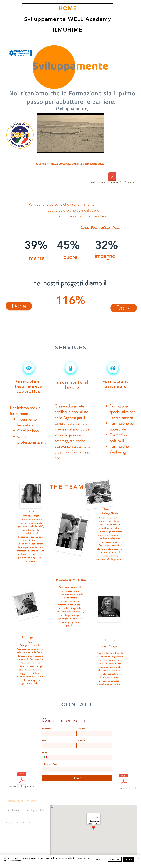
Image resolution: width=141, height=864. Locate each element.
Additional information (51, 764)
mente (89, 204)
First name (47, 728)
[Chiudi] (137, 859)
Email (45, 740)
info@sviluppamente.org (18, 822)
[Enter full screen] (100, 150)
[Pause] (41, 150)
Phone (44, 752)
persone (55, 204)
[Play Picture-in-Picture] (95, 150)
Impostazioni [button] (99, 859)
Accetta (129, 859)
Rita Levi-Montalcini (100, 227)
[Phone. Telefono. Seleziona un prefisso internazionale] (46, 757)
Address (81, 740)
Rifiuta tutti (114, 859)
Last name (82, 728)
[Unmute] (46, 150)
